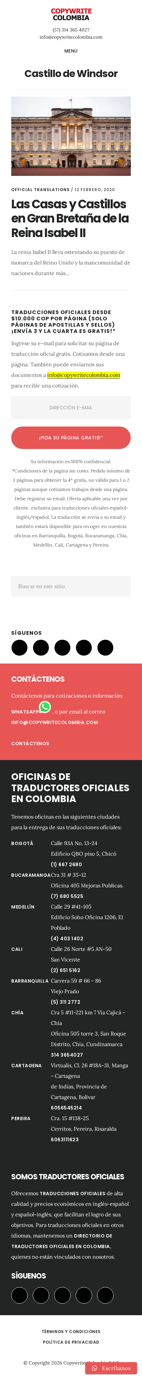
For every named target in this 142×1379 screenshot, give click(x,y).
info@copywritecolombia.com (71, 37)
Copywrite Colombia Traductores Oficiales (71, 14)
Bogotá (22, 843)
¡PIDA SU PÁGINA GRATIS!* (71, 437)
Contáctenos (30, 743)
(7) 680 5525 (67, 896)
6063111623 (65, 1139)
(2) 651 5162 (65, 970)
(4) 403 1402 (67, 938)
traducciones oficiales (72, 1193)
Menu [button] (71, 51)
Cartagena (26, 1065)
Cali (16, 949)
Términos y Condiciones (71, 1331)
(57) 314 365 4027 (71, 30)
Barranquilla (30, 981)
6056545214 (66, 1108)
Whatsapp (25, 712)
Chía (17, 1012)
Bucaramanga (31, 875)
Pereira (21, 1118)
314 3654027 (67, 1055)
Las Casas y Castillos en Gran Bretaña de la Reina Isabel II (69, 218)
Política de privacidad (71, 1342)
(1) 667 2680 (66, 864)
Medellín (22, 907)
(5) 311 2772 (65, 1002)
